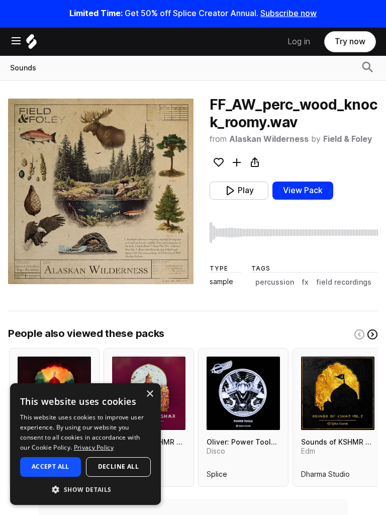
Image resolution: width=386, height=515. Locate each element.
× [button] (149, 394)
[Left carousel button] (359, 334)
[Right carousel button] (372, 334)
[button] (85, 489)
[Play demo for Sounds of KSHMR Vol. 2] (337, 393)
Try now (350, 41)
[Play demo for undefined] (100, 191)
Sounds (23, 68)
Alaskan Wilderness (269, 139)
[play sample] (294, 232)
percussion (274, 282)
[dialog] (85, 444)
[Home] (31, 44)
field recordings (344, 282)
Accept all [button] (50, 466)
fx (305, 282)
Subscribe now (288, 13)
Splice (217, 476)
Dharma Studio (325, 476)
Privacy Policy (94, 447)
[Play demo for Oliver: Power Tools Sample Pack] (243, 393)
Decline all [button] (118, 466)
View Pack (303, 190)
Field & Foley (347, 139)
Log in (298, 41)
